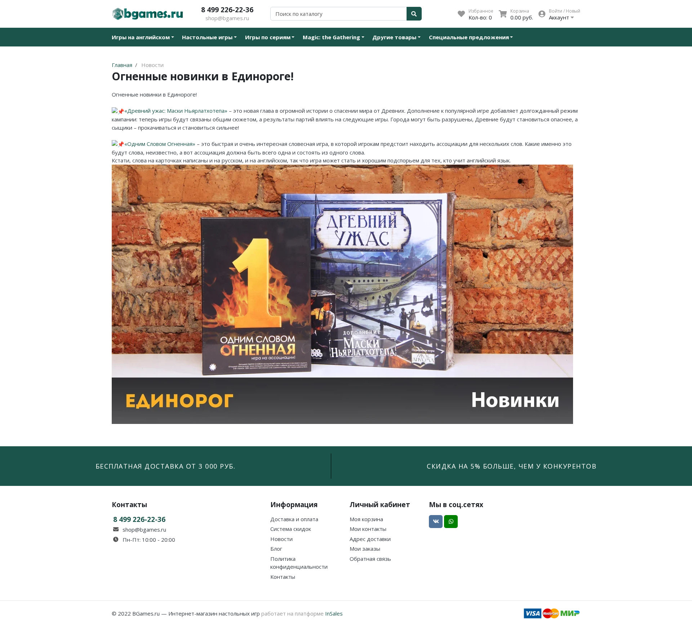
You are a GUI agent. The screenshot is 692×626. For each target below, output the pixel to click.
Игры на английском (141, 37)
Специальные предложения (469, 37)
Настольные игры (207, 37)
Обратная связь (370, 558)
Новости (281, 538)
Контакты (282, 576)
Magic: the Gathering (331, 37)
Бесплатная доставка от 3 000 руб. (166, 466)
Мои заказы (365, 548)
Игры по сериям (267, 37)
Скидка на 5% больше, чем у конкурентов (511, 466)
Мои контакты (368, 528)
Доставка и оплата (294, 519)
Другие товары (394, 37)
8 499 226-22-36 (227, 9)
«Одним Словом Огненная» (159, 143)
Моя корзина (366, 519)
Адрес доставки (370, 538)
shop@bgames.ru (227, 18)
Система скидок (290, 528)
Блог (276, 548)
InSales (334, 613)
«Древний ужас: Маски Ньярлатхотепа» (175, 110)
